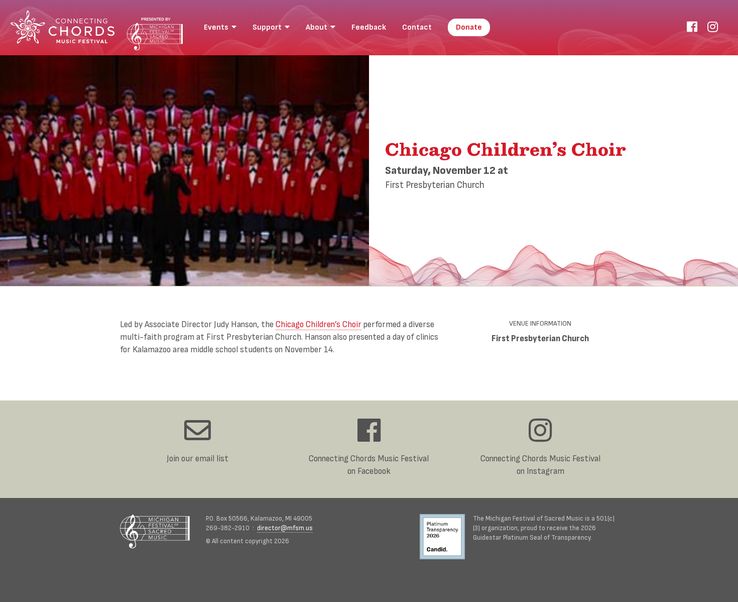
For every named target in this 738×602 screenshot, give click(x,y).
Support (269, 27)
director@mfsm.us (285, 528)
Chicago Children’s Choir (318, 324)
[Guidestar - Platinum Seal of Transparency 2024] (446, 538)
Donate (469, 27)
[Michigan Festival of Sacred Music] (155, 531)
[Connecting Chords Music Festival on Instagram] (712, 27)
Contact (417, 27)
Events (217, 27)
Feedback (368, 27)
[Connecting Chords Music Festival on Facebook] (692, 27)
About (318, 27)
